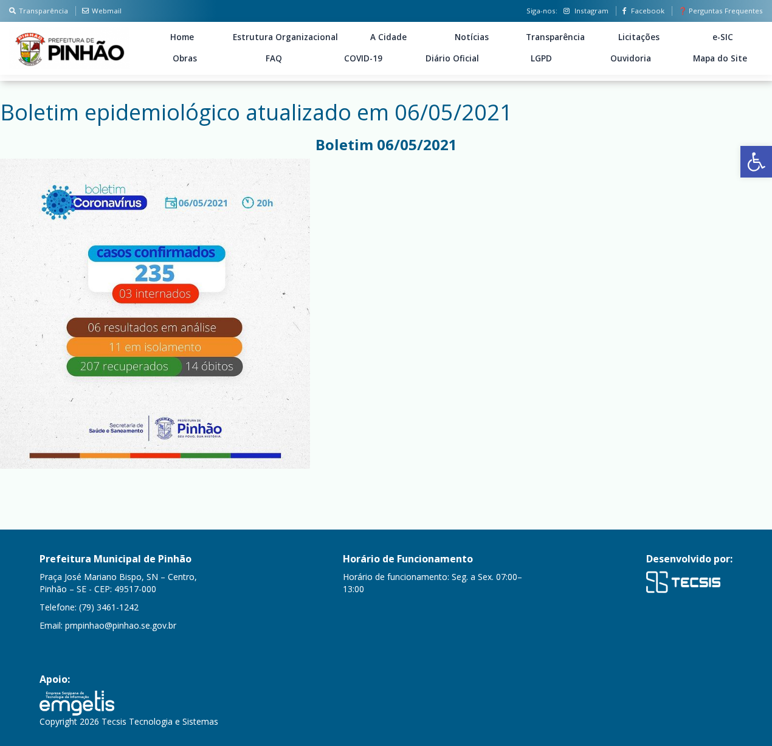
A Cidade (388, 37)
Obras (185, 58)
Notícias (472, 37)
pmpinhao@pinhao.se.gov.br (120, 625)
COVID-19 (363, 58)
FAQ (274, 58)
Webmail (107, 10)
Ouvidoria (630, 58)
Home (182, 37)
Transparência (43, 10)
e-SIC (722, 37)
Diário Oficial (452, 58)
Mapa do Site (720, 58)
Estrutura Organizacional (285, 37)
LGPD (541, 58)
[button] (756, 162)
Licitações (639, 37)
